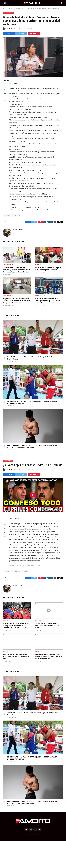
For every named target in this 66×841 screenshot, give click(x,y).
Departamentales (8, 12)
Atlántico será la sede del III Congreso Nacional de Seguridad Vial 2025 (48, 269)
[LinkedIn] (5, 93)
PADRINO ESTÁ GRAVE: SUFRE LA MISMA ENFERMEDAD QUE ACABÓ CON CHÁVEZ (48, 626)
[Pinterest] (5, 97)
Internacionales (8, 460)
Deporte (5, 620)
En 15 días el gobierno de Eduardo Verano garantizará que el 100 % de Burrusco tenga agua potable (47, 301)
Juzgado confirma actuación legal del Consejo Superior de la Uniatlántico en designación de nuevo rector (16, 301)
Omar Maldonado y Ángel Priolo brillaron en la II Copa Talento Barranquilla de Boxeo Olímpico (34, 358)
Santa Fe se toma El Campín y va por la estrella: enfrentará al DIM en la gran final (16, 656)
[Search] (61, 3)
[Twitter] (5, 89)
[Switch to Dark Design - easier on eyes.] (58, 3)
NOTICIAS (17, 215)
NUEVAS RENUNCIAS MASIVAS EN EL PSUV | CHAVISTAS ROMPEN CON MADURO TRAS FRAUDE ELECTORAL (16, 626)
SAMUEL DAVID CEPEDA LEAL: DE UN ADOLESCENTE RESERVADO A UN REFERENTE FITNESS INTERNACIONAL (32, 446)
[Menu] (5, 3)
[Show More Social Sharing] (42, 33)
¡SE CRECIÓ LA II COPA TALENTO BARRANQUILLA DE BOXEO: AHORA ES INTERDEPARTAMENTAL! (32, 402)
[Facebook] (5, 85)
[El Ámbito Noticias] (33, 3)
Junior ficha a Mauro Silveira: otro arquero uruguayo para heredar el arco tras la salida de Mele (48, 656)
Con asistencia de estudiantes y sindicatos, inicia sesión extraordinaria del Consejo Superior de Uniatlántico (17, 270)
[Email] (5, 101)
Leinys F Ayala (12, 28)
